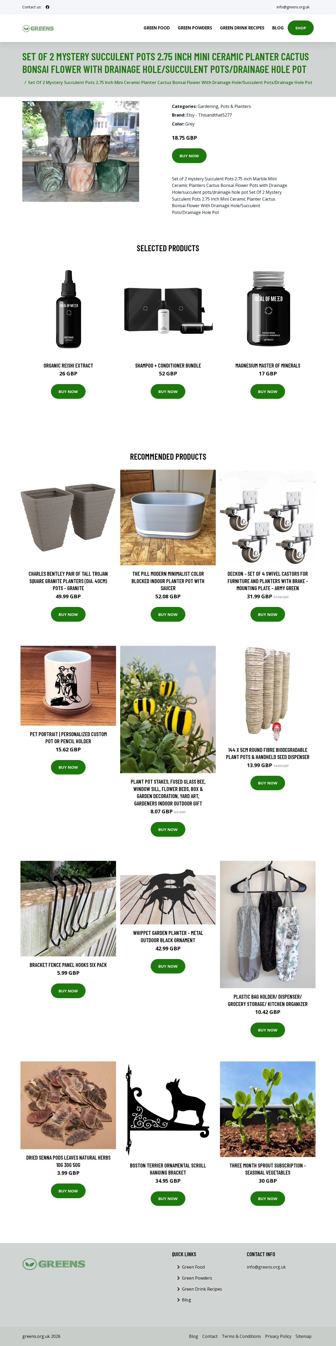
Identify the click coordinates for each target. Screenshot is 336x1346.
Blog (278, 28)
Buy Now (189, 155)
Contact (210, 1336)
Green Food (157, 28)
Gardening (208, 106)
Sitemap (304, 1336)
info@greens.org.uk (293, 6)
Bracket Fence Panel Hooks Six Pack (68, 964)
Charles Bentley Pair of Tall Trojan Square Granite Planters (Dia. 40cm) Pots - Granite (68, 580)
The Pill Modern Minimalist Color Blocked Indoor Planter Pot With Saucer (168, 580)
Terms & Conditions (241, 1336)
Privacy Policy (278, 1336)
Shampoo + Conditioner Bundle (168, 365)
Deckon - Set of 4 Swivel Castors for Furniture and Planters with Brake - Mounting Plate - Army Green (268, 580)
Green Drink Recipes (242, 28)
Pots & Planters (235, 106)
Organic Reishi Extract (68, 365)
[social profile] (47, 7)
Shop (300, 27)
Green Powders (195, 28)
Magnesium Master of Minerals (267, 365)
